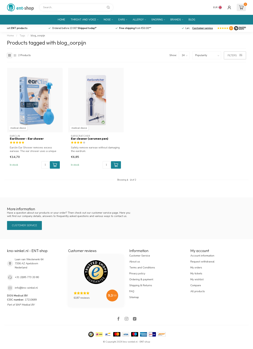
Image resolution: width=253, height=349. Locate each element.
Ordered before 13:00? (100, 28)
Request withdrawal (202, 261)
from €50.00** (161, 28)
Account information (202, 255)
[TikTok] (135, 319)
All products (197, 291)
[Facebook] (118, 319)
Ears (121, 19)
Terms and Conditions (142, 267)
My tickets (196, 273)
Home (61, 19)
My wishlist (197, 279)
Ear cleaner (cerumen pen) (89, 138)
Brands (175, 19)
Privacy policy (137, 273)
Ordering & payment (141, 279)
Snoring (157, 19)
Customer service (202, 28)
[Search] (108, 7)
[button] (55, 165)
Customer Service (139, 255)
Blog (192, 19)
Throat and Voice (83, 19)
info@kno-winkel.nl (26, 288)
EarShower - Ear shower (27, 138)
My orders (196, 267)
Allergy (138, 19)
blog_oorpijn (38, 35)
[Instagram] (126, 319)
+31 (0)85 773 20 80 (27, 277)
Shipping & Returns (140, 285)
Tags (22, 35)
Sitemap (134, 297)
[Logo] (240, 28)
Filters (233, 55)
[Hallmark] (91, 334)
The (39, 28)
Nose (107, 19)
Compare (195, 285)
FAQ (131, 291)
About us (134, 261)
